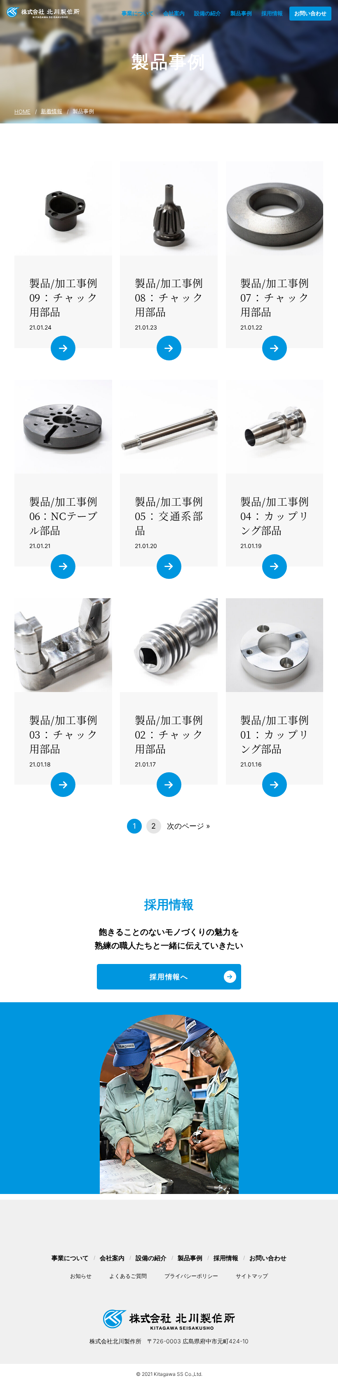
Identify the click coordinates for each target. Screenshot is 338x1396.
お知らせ (81, 1276)
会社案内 (174, 13)
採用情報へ (169, 977)
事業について (138, 13)
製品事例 (241, 13)
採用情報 (272, 13)
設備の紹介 (207, 13)
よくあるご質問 (128, 1276)
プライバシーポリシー (191, 1276)
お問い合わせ (310, 13)
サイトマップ (252, 1276)
